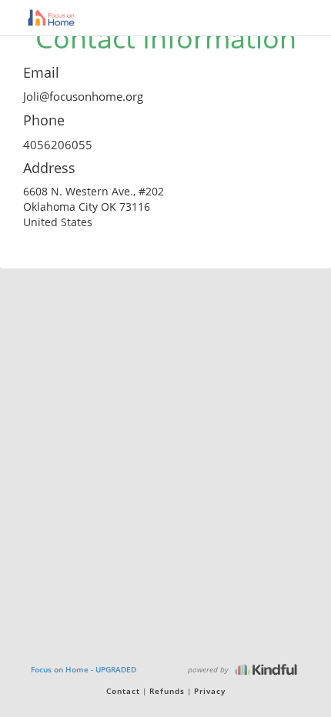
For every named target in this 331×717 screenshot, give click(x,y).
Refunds (167, 690)
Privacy (210, 690)
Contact (123, 690)
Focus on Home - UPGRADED (83, 669)
